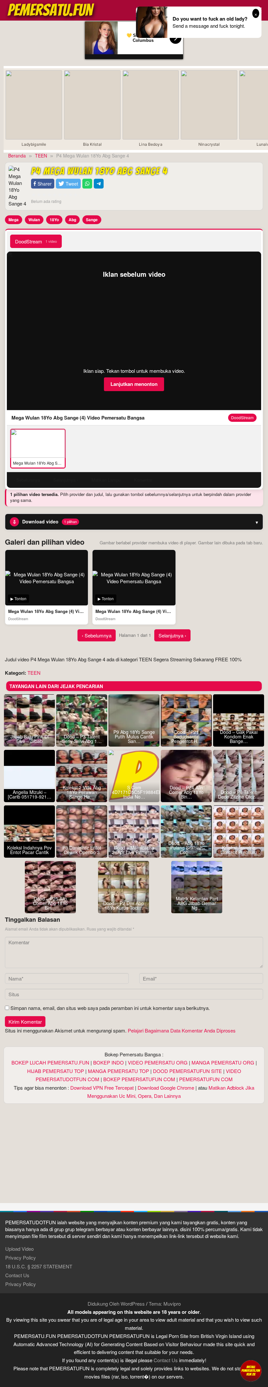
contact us (166, 1360)
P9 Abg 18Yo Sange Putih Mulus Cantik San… (134, 736)
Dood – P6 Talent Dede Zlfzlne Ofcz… (239, 794)
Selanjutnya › (172, 635)
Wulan (34, 220)
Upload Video (19, 1248)
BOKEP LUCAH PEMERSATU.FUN (50, 1062)
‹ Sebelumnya (96, 635)
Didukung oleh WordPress (116, 1303)
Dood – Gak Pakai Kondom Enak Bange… (239, 736)
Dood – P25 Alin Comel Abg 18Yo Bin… (50, 903)
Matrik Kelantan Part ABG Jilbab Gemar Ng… (197, 903)
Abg (72, 220)
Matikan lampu (106, 480)
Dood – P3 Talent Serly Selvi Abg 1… (82, 738)
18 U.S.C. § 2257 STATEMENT (38, 1266)
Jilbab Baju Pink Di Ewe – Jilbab (29, 738)
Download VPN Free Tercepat (102, 1087)
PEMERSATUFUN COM (206, 1079)
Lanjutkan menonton (134, 384)
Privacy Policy (20, 1257)
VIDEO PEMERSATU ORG (158, 1062)
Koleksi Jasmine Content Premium (239, 849)
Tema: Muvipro (165, 1303)
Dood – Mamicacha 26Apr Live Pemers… (134, 849)
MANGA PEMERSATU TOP (118, 1070)
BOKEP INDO (108, 1062)
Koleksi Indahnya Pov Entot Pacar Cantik (29, 849)
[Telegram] (99, 184)
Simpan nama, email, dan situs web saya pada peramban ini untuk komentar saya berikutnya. (110, 1007)
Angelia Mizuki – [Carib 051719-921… (29, 794)
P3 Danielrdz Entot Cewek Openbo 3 (81, 849)
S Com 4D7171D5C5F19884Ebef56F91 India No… (134, 792)
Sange (92, 220)
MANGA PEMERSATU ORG (223, 1062)
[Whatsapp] (87, 184)
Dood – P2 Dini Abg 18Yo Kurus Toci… (123, 905)
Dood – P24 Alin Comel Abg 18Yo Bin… (186, 792)
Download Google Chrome (166, 1087)
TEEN (34, 672)
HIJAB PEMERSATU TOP (55, 1070)
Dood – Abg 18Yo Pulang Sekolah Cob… (186, 847)
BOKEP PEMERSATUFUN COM (139, 1079)
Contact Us (17, 1275)
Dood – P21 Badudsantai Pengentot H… (186, 736)
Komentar (143, 480)
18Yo (54, 220)
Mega (13, 220)
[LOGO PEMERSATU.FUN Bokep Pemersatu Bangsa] (51, 9)
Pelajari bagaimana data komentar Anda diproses (182, 1030)
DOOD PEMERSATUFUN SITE (187, 1070)
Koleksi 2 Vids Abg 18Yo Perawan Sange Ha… (82, 792)
